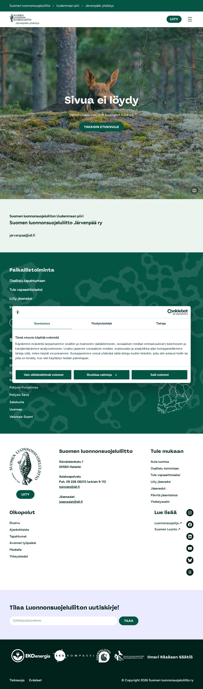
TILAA (128, 621)
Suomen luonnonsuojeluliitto (30, 6)
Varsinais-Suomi (21, 417)
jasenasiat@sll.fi (71, 502)
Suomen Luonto (165, 529)
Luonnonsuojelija (166, 523)
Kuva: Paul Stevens (196, 192)
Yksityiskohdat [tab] (101, 323)
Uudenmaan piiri (67, 6)
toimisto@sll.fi (69, 487)
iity (25, 494)
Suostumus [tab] (42, 323)
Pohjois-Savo (19, 395)
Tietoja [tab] (161, 323)
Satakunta (17, 402)
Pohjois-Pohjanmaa (24, 387)
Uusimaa (16, 409)
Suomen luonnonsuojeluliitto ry (171, 680)
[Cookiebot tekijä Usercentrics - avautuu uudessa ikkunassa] (170, 312)
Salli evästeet (159, 374)
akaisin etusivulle (101, 127)
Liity (174, 19)
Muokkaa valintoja (99, 374)
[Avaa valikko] (189, 19)
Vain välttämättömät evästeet (43, 374)
